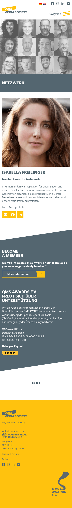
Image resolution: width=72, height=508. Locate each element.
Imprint (6, 453)
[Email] (5, 214)
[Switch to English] (44, 3)
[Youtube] (68, 3)
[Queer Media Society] (14, 9)
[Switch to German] (40, 3)
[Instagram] (57, 3)
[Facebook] (52, 3)
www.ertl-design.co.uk (13, 448)
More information (18, 274)
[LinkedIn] (62, 3)
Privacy (15, 453)
